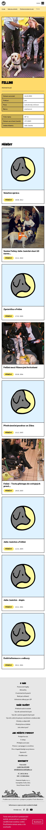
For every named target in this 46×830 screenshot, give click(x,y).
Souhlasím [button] (38, 822)
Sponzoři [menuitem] (23, 752)
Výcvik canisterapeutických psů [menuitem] (23, 715)
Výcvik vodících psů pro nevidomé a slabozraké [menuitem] (23, 718)
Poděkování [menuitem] (23, 755)
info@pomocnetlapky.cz (23, 769)
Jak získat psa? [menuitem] (23, 727)
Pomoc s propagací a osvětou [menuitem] (23, 746)
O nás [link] (3, 9)
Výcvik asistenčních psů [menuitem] (23, 711)
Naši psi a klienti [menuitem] (23, 696)
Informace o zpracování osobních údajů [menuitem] (23, 805)
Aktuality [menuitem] (23, 690)
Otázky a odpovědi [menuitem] (23, 721)
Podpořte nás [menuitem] (23, 736)
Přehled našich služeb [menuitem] (23, 708)
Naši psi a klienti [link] (12, 9)
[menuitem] (23, 810)
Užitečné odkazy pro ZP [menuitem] (23, 699)
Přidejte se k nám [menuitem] (23, 743)
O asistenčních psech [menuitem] (23, 693)
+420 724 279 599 (23, 767)
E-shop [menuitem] (23, 740)
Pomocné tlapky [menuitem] (23, 687)
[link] (7, 3)
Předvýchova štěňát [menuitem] (23, 724)
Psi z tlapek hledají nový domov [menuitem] (23, 749)
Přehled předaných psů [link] (27, 9)
